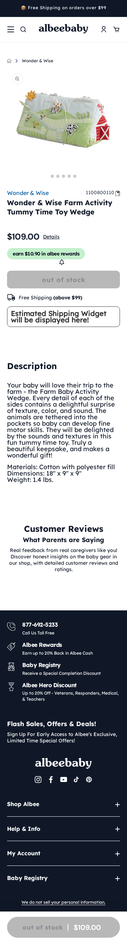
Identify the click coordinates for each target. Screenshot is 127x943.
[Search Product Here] (23, 29)
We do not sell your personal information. (63, 902)
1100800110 (100, 192)
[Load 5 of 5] (75, 176)
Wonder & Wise (37, 60)
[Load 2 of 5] (58, 176)
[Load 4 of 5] (69, 176)
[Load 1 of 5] (52, 176)
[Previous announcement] (9, 8)
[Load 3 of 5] (63, 176)
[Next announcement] (117, 8)
